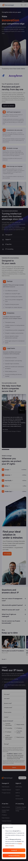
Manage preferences (14, 855)
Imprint (12, 845)
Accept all (14, 850)
